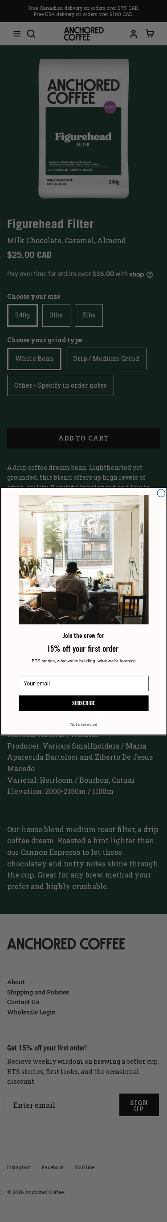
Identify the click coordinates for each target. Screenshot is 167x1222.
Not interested (83, 724)
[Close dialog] (161, 493)
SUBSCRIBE (83, 703)
